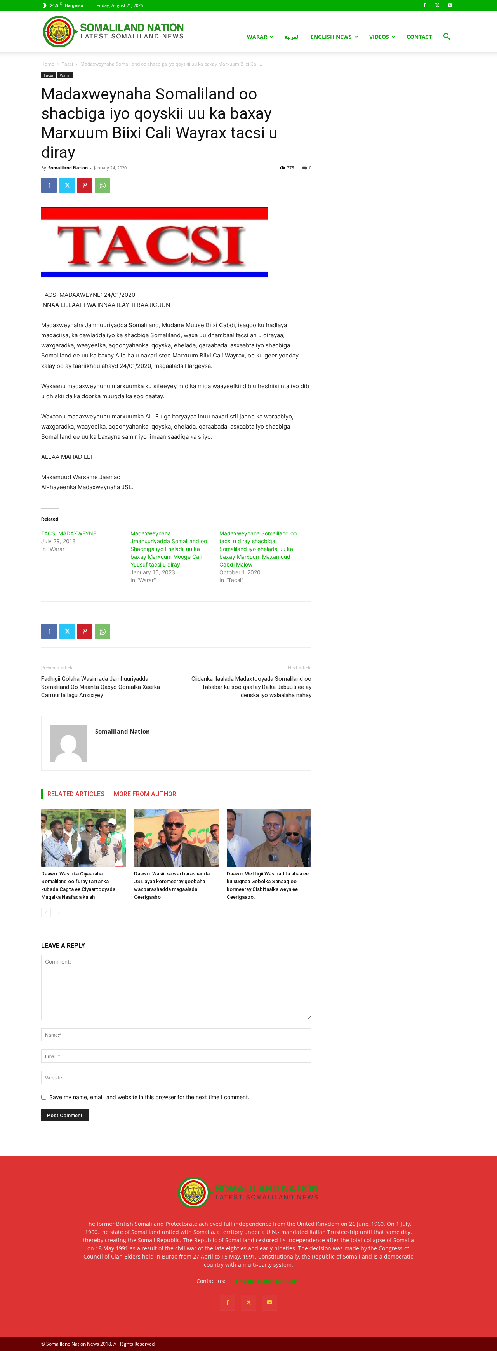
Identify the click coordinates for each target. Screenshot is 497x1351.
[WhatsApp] (102, 185)
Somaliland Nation (68, 168)
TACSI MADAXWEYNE (68, 533)
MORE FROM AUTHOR (145, 794)
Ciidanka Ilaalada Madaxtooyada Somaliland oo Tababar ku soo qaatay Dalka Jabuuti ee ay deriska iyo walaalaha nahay (251, 687)
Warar (257, 36)
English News (331, 36)
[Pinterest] (84, 185)
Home (47, 64)
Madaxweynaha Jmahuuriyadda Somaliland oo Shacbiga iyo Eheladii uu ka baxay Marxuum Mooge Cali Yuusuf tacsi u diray (168, 549)
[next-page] (58, 912)
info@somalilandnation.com (263, 1281)
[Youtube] (450, 5)
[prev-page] (46, 912)
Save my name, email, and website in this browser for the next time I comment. (149, 1097)
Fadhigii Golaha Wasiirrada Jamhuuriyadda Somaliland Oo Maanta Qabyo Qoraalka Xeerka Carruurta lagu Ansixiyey (100, 687)
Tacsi (67, 64)
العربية (292, 36)
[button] (446, 37)
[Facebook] (424, 5)
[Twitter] (437, 5)
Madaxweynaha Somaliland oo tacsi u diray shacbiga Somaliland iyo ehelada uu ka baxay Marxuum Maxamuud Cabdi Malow (258, 549)
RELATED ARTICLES (75, 794)
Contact (419, 36)
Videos (379, 36)
